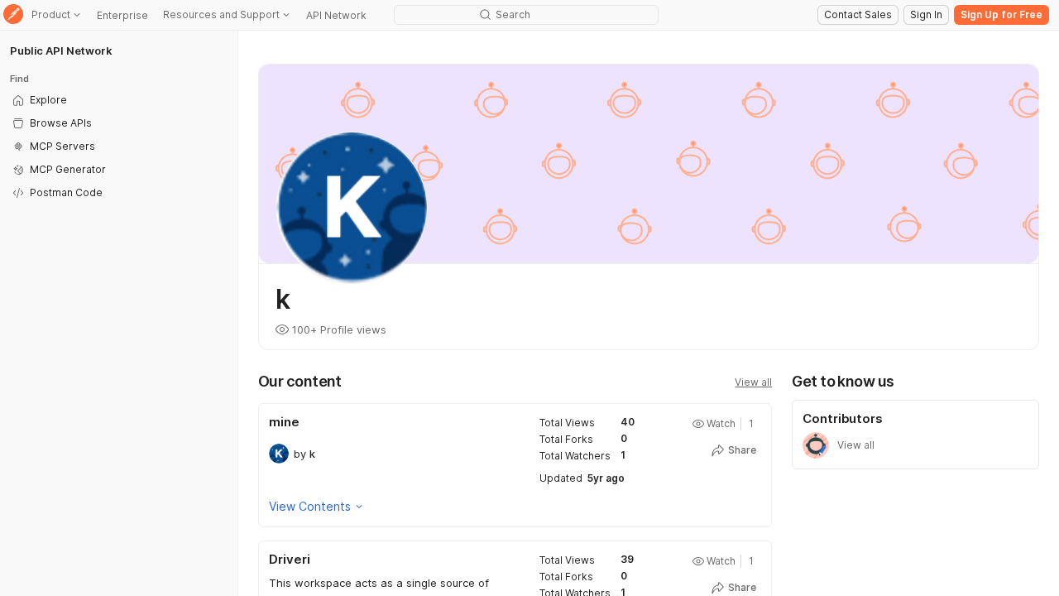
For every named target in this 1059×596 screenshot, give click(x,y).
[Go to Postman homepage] (13, 15)
